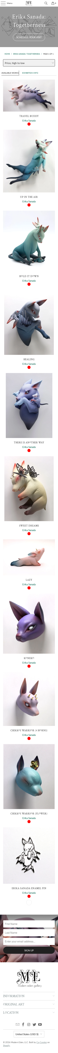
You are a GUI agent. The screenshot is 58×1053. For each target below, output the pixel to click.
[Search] (46, 3)
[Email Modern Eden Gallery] (17, 1025)
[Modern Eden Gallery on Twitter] (34, 1025)
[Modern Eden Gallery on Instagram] (28, 1025)
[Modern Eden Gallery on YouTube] (40, 1025)
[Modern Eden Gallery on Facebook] (23, 1025)
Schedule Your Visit (29, 37)
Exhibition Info (30, 73)
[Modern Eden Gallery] (29, 3)
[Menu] (1, 3)
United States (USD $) (27, 1034)
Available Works (10, 73)
